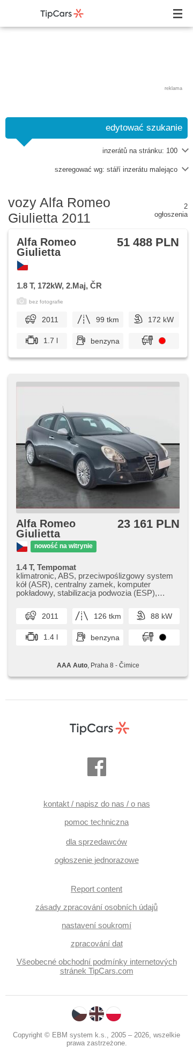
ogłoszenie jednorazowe (97, 859)
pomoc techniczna (96, 821)
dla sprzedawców (96, 841)
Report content (96, 888)
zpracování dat (97, 943)
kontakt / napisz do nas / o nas (96, 803)
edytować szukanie (144, 128)
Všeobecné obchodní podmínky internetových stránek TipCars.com (97, 966)
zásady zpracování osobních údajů (96, 907)
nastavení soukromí (96, 925)
